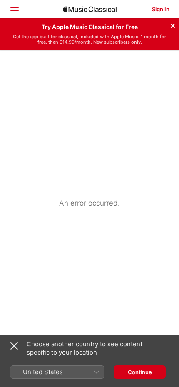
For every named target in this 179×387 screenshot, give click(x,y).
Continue (140, 372)
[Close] (173, 24)
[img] (90, 9)
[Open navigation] (14, 9)
